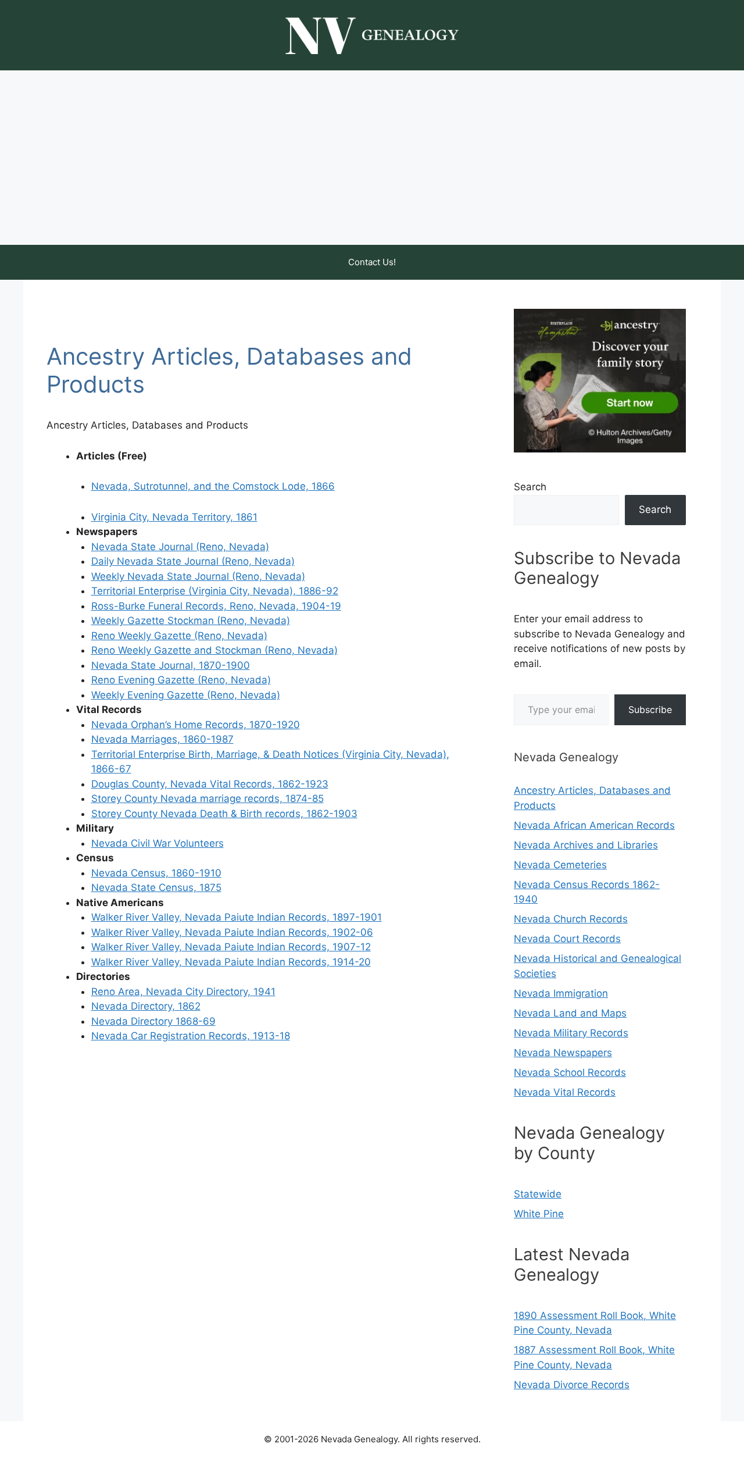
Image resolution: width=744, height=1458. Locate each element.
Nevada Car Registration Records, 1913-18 (190, 1036)
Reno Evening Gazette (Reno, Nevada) (181, 680)
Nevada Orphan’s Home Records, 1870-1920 (195, 724)
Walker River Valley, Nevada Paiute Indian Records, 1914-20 (231, 962)
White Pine (539, 1214)
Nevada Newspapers (563, 1052)
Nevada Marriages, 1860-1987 (162, 739)
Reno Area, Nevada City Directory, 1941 (183, 991)
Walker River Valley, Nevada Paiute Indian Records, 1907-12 (231, 947)
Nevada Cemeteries (560, 865)
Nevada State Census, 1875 (156, 887)
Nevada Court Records (567, 938)
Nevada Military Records (571, 1033)
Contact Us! (372, 262)
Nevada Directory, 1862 (146, 1006)
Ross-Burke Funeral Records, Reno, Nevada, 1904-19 (216, 606)
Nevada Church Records (571, 919)
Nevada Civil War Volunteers (157, 843)
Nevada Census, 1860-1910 (156, 873)
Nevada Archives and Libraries (586, 845)
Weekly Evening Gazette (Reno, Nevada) (185, 695)
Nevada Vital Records (565, 1092)
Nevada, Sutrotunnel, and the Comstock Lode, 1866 (213, 486)
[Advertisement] (372, 157)
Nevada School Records (570, 1072)
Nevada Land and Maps (570, 1013)
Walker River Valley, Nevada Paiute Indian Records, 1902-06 (232, 932)
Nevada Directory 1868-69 (153, 1021)
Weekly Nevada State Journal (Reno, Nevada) (198, 576)
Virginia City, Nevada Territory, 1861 (174, 517)
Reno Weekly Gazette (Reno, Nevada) (179, 635)
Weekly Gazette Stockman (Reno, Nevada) (190, 620)
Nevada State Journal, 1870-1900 (170, 665)
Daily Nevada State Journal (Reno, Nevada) (193, 561)
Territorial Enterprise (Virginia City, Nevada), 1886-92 (214, 591)
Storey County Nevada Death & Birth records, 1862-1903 (224, 813)
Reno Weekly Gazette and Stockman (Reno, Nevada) (214, 650)
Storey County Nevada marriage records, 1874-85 (207, 798)
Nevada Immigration (561, 993)
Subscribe (650, 709)
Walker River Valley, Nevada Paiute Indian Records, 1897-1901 (236, 917)
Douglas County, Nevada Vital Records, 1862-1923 (209, 784)
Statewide (537, 1194)
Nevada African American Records (594, 825)
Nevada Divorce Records (571, 1385)
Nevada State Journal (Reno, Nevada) (180, 546)
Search (530, 487)
